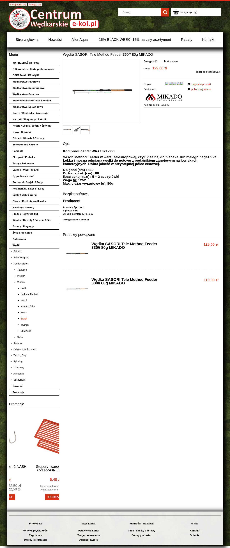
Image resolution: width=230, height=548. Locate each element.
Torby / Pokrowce (23, 163)
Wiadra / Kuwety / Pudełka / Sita (32, 220)
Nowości (18, 386)
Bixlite (24, 288)
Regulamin (35, 535)
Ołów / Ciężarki (22, 132)
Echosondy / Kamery (25, 144)
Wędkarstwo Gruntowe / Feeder (32, 100)
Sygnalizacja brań (23, 176)
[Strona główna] (54, 18)
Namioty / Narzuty (23, 207)
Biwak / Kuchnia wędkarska (29, 201)
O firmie (194, 535)
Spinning (17, 361)
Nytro (20, 337)
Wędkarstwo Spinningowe (29, 87)
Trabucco (22, 269)
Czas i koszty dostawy (141, 530)
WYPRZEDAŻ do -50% (26, 62)
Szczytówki (19, 379)
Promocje (18, 392)
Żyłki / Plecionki (22, 232)
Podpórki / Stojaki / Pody (28, 182)
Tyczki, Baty (20, 355)
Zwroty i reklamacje (35, 539)
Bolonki (17, 251)
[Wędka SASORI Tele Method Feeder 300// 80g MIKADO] (76, 289)
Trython (25, 324)
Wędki (16, 245)
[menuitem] (27, 39)
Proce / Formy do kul (25, 213)
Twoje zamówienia (88, 535)
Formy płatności (141, 535)
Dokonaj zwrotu (88, 539)
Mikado (21, 282)
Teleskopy (18, 367)
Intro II (24, 300)
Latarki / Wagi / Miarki (26, 169)
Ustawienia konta (88, 530)
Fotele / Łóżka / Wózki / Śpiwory (32, 125)
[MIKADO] (164, 96)
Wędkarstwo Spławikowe (28, 106)
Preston (21, 276)
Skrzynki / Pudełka (24, 157)
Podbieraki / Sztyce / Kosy (28, 188)
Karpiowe (18, 343)
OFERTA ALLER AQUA (26, 75)
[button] (198, 84)
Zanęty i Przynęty (23, 226)
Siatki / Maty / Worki (25, 194)
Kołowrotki (19, 239)
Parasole (18, 150)
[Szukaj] (165, 12)
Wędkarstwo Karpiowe (26, 81)
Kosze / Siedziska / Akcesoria (30, 113)
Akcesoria (18, 373)
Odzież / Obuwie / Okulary (28, 138)
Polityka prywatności (35, 530)
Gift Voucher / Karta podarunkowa (33, 69)
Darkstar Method (29, 294)
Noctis (24, 312)
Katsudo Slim (28, 306)
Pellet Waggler (21, 257)
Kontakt (194, 530)
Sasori (24, 318)
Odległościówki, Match (25, 349)
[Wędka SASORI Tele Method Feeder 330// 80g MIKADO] (76, 253)
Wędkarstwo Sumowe (26, 94)
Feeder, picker (20, 263)
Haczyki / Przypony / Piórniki (30, 119)
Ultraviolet (26, 331)
